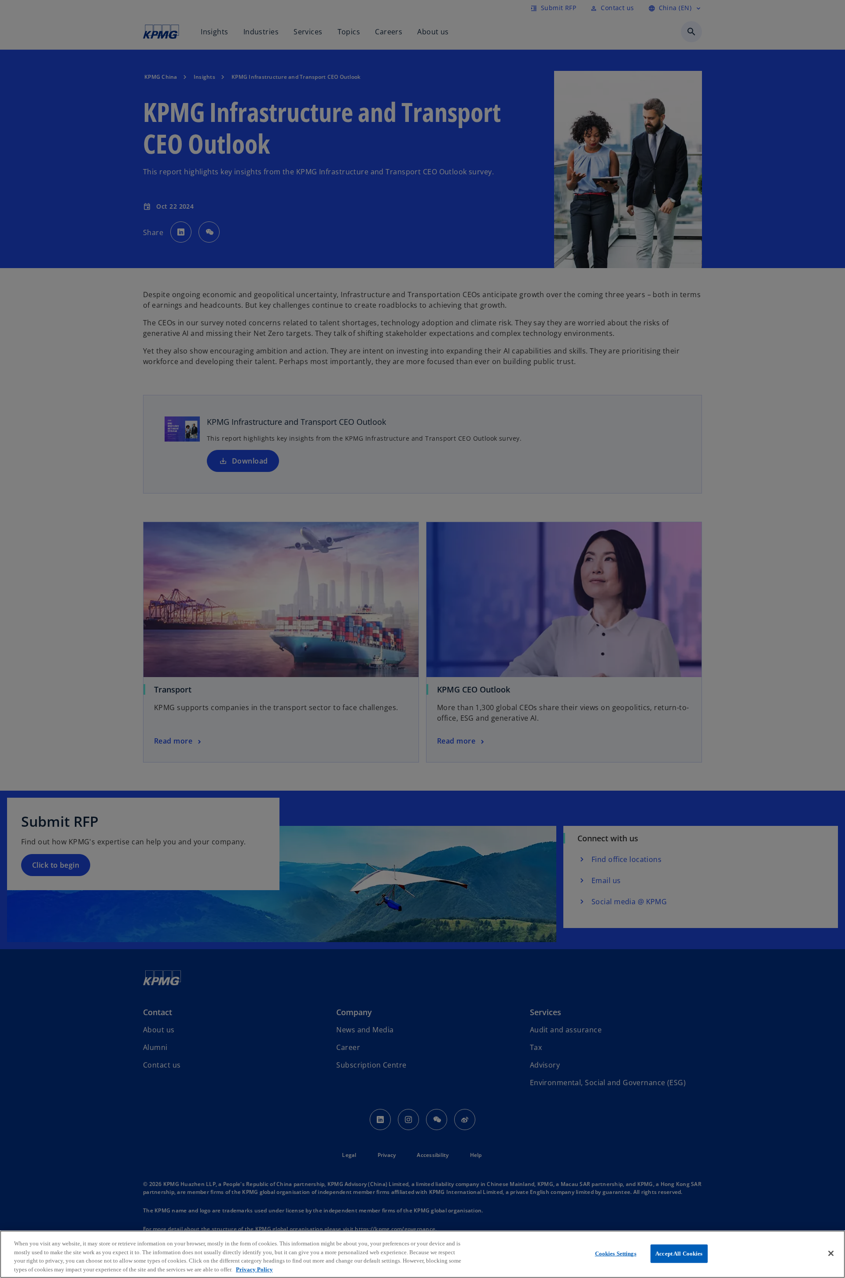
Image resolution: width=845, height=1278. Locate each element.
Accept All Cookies (678, 1253)
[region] (422, 1254)
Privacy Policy (254, 1269)
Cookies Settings (615, 1253)
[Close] (831, 1253)
